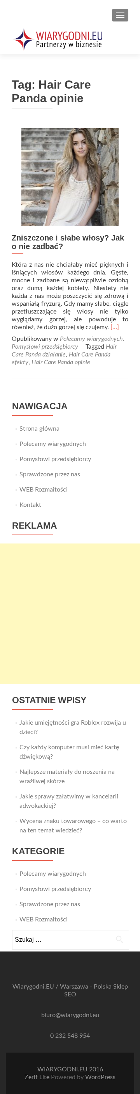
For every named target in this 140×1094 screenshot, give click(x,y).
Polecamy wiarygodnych (91, 339)
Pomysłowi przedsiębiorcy (45, 347)
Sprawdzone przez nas (49, 474)
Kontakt (30, 505)
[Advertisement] (70, 613)
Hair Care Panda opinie (61, 362)
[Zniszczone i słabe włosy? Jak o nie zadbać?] (70, 176)
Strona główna (39, 429)
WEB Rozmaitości (43, 489)
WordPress (100, 1077)
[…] (114, 327)
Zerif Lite (37, 1077)
